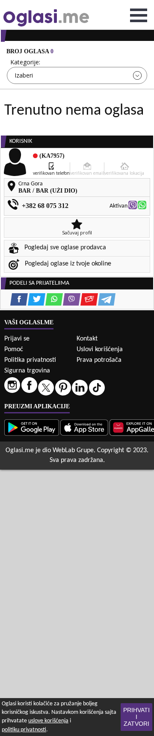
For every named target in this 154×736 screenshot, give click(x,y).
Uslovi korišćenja (100, 349)
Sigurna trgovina (27, 370)
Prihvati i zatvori (136, 717)
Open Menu (138, 15)
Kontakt (87, 338)
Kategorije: (25, 62)
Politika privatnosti (30, 360)
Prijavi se (17, 338)
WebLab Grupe (73, 450)
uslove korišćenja (48, 721)
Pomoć (13, 349)
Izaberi (24, 75)
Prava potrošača (99, 360)
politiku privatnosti (24, 730)
